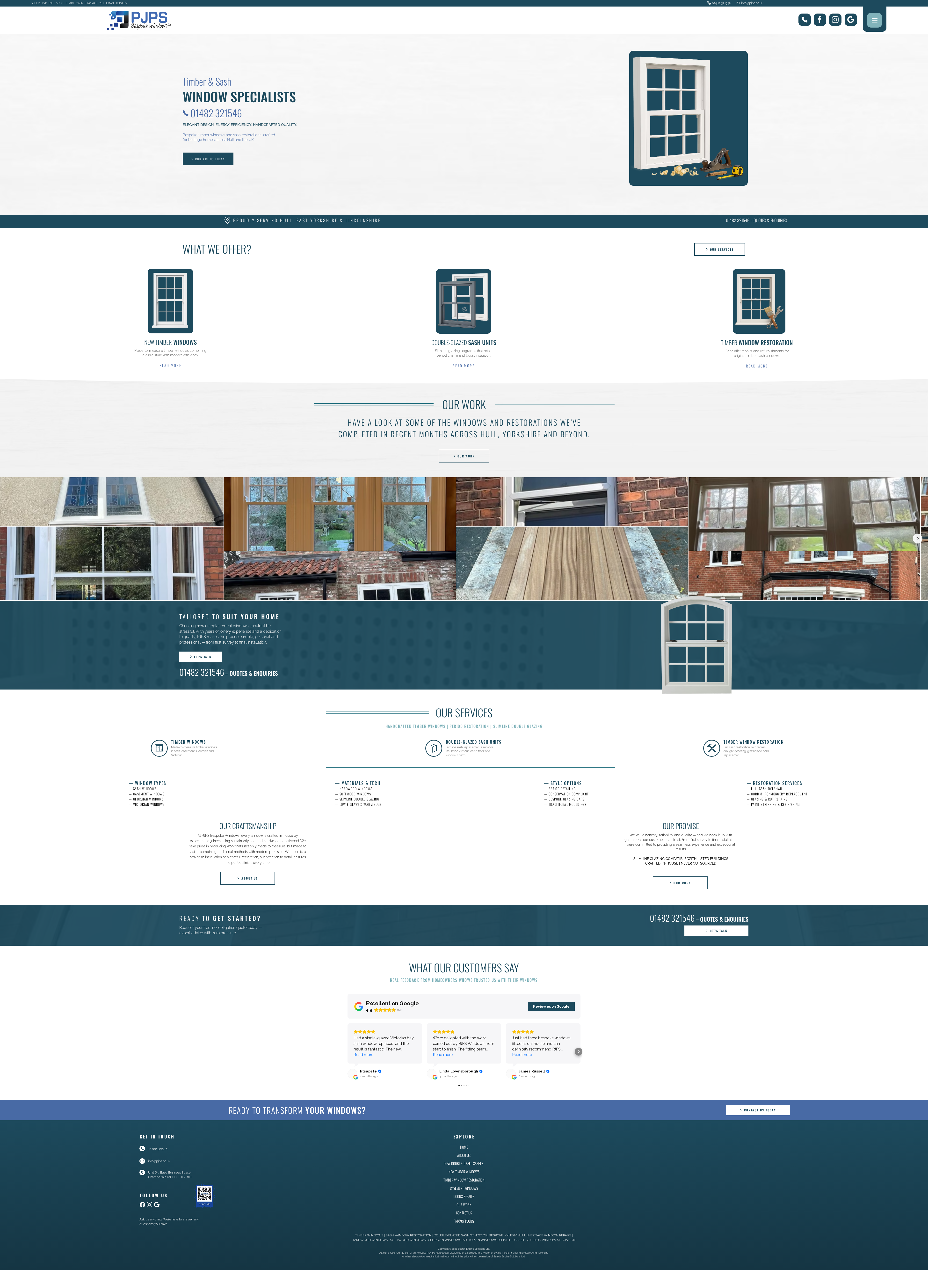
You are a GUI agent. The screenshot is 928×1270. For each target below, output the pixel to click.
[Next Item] (917, 538)
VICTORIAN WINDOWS (480, 1240)
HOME (464, 1147)
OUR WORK (464, 1204)
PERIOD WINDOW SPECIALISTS (553, 1240)
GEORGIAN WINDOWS (444, 1240)
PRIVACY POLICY (464, 1221)
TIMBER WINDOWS (369, 1235)
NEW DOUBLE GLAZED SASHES (464, 1163)
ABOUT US (464, 1155)
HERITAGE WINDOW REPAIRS (550, 1235)
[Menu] (874, 20)
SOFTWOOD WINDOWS (408, 1240)
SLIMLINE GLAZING (513, 1240)
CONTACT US (464, 1212)
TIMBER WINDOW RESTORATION (464, 1179)
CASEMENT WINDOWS (464, 1188)
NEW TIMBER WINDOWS (464, 1171)
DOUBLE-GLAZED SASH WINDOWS (460, 1235)
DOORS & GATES (463, 1196)
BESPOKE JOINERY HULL (507, 1235)
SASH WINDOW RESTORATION (409, 1235)
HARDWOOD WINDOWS (370, 1240)
